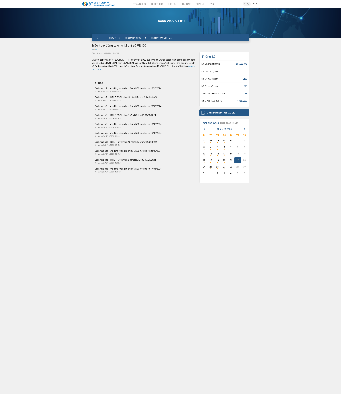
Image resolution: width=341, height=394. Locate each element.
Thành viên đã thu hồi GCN (213, 93)
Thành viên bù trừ (133, 38)
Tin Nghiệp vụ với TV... (161, 38)
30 (224, 140)
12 (217, 153)
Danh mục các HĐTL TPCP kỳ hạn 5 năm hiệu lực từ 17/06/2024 (125, 160)
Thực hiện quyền (210, 123)
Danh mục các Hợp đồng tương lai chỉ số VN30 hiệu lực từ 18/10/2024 (128, 88)
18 (211, 160)
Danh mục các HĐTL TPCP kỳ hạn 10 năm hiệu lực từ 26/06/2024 (126, 142)
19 (217, 160)
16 (244, 153)
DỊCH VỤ (172, 4)
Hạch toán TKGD (229, 123)
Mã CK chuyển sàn (210, 86)
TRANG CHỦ (139, 4)
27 (204, 140)
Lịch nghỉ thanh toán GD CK (221, 112)
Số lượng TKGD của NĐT (213, 101)
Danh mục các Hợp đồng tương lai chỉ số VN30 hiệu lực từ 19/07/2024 (128, 133)
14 (231, 153)
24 (204, 167)
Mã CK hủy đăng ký (210, 79)
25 (211, 167)
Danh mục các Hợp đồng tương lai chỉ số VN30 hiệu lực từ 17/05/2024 (128, 169)
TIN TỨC (186, 4)
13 (224, 153)
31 (231, 140)
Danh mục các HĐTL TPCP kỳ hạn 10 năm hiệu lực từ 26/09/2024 (126, 97)
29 (217, 140)
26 (217, 167)
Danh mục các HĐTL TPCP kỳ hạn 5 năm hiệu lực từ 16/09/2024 (125, 115)
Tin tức (112, 38)
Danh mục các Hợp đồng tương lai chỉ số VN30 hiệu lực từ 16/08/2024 (128, 124)
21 (231, 160)
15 (237, 153)
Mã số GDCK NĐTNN (211, 64)
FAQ (212, 4)
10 (204, 153)
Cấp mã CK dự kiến (210, 71)
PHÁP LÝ (200, 4)
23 (244, 160)
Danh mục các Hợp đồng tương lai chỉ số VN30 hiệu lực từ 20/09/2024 (128, 106)
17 (204, 160)
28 (211, 140)
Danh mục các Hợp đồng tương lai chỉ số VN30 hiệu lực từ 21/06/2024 (128, 151)
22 (237, 160)
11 (211, 153)
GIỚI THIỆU (157, 4)
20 (224, 160)
